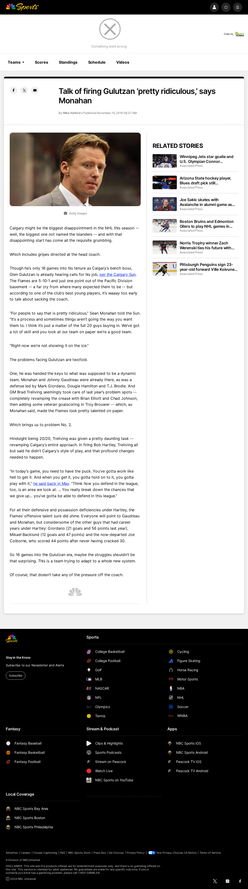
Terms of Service (210, 852)
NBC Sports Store (79, 852)
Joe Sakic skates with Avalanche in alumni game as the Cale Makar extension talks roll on (208, 202)
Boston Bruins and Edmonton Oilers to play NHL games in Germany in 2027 (207, 224)
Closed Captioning (45, 852)
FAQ (62, 852)
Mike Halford (72, 113)
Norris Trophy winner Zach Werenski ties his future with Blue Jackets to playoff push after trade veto (206, 245)
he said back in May (51, 483)
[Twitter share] (24, 90)
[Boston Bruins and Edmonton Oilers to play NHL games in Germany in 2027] (165, 226)
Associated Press (191, 165)
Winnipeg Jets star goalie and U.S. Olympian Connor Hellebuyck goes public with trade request (206, 159)
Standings (68, 62)
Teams (14, 62)
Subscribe (15, 675)
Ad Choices (116, 852)
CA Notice (190, 852)
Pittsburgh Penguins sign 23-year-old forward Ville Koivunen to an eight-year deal (208, 267)
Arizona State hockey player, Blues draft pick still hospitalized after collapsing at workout (208, 180)
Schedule (97, 62)
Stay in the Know (18, 657)
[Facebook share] (13, 90)
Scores (41, 62)
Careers (26, 852)
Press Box (99, 852)
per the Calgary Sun (118, 274)
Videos (122, 62)
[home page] (22, 7)
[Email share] (35, 90)
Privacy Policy (136, 852)
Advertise (12, 852)
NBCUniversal (31, 860)
